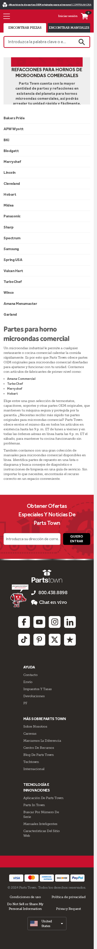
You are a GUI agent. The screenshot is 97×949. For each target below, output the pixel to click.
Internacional (33, 769)
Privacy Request (68, 909)
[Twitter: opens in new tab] (55, 640)
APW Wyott (14, 129)
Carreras (29, 733)
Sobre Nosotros (35, 726)
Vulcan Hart (13, 271)
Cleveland (12, 183)
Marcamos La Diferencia (42, 740)
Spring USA (13, 259)
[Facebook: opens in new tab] (24, 622)
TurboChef (13, 281)
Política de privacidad (68, 897)
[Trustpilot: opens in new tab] (70, 640)
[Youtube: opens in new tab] (39, 622)
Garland (10, 314)
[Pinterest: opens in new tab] (39, 640)
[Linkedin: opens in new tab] (70, 622)
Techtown (31, 762)
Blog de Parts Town (38, 755)
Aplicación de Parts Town (43, 798)
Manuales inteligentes (40, 824)
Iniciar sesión (67, 16)
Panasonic (12, 216)
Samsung (11, 249)
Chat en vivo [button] (53, 602)
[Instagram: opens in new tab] (55, 622)
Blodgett (11, 151)
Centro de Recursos (38, 748)
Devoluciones (33, 696)
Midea (9, 205)
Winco (9, 292)
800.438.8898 (52, 592)
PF (25, 703)
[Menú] (6, 16)
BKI (6, 140)
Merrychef (12, 161)
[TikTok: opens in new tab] (24, 640)
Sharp (9, 227)
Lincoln (10, 172)
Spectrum (12, 238)
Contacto (30, 675)
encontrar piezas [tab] (24, 28)
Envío (27, 682)
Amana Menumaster (20, 303)
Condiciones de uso (25, 897)
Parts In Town (34, 805)
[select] (47, 923)
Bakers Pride (14, 118)
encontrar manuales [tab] (69, 28)
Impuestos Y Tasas (37, 689)
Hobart (10, 194)
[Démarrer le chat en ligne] (20, 595)
